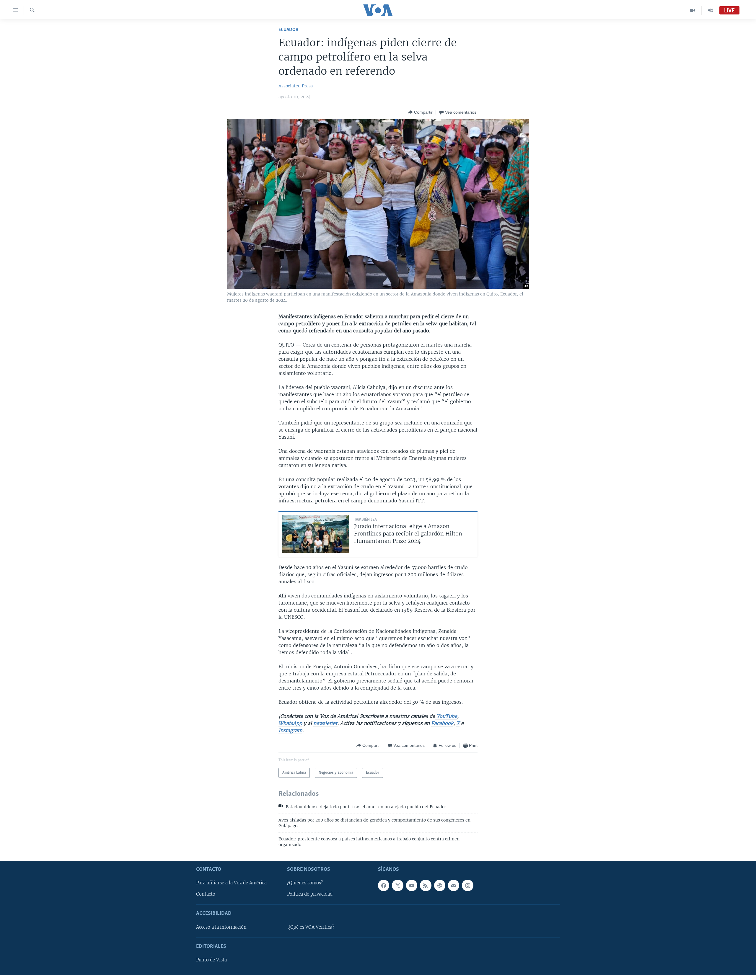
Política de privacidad (310, 894)
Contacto (205, 894)
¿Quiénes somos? (305, 883)
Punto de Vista (211, 960)
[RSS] (425, 885)
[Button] (420, 112)
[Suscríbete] (453, 885)
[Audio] (710, 10)
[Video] (693, 10)
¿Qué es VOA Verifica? (311, 927)
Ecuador (288, 29)
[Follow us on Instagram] (467, 885)
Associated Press (295, 86)
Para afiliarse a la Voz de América (231, 883)
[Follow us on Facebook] (383, 885)
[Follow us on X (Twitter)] (397, 885)
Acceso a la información (221, 927)
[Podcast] (439, 885)
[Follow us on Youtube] (411, 885)
